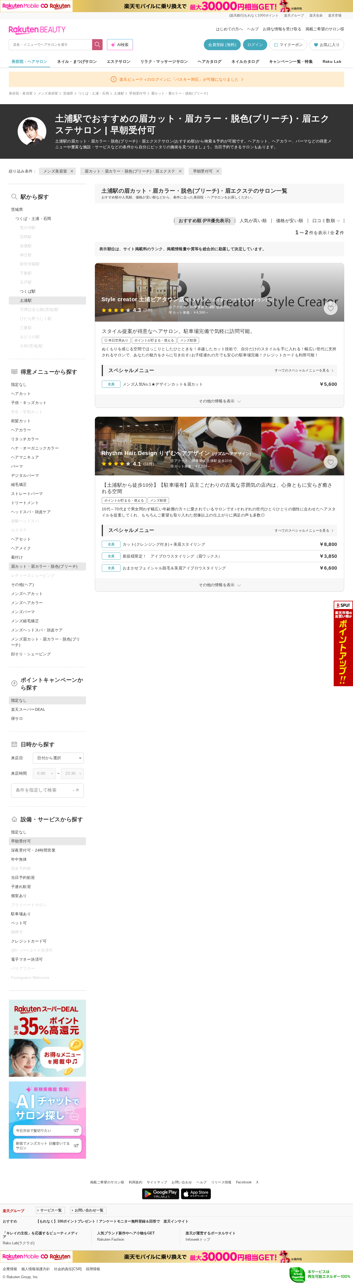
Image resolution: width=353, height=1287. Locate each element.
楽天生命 (316, 15)
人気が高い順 (253, 220)
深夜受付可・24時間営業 (33, 850)
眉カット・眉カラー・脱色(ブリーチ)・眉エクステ (116, 141)
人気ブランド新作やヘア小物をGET (126, 1233)
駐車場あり (21, 914)
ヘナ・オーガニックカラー (35, 448)
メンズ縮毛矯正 (25, 621)
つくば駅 (28, 291)
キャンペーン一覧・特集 (291, 61)
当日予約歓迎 (23, 877)
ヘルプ (253, 29)
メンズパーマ (23, 612)
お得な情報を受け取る (282, 29)
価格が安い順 (289, 220)
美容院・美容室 (21, 93)
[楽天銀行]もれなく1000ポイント (254, 15)
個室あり (19, 895)
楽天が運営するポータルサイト (211, 1233)
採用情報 (93, 1269)
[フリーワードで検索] (97, 44)
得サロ (17, 718)
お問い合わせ (182, 1182)
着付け (17, 557)
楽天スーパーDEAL (28, 709)
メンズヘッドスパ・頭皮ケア (37, 630)
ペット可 (19, 923)
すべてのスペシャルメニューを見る (302, 370)
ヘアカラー (21, 430)
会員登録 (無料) (222, 44)
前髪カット (21, 421)
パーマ (17, 466)
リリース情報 (221, 1182)
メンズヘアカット (27, 593)
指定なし (19, 384)
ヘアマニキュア (25, 457)
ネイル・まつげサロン (77, 61)
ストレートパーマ (27, 493)
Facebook (244, 1182)
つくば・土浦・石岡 (93, 93)
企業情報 (10, 1269)
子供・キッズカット (29, 402)
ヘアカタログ (210, 61)
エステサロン (119, 61)
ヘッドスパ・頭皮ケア (31, 512)
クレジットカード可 (29, 941)
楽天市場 (334, 15)
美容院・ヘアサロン (29, 61)
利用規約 (135, 1182)
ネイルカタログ (245, 61)
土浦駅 (119, 93)
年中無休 (19, 859)
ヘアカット (21, 393)
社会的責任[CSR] (68, 1269)
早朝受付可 (137, 93)
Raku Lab (332, 61)
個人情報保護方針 (35, 1269)
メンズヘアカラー (27, 603)
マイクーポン (291, 44)
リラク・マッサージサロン (164, 61)
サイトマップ (157, 1182)
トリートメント (25, 502)
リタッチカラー (25, 439)
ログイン (255, 44)
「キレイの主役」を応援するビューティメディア (40, 1235)
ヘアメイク (21, 548)
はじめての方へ (229, 29)
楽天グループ (294, 15)
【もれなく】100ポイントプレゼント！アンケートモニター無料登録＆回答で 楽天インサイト (112, 1221)
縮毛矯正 (19, 484)
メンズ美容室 (48, 93)
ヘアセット (21, 539)
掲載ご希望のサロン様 (325, 29)
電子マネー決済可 (27, 959)
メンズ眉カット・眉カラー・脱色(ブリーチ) (45, 642)
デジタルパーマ (25, 475)
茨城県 (68, 93)
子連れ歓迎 (21, 886)
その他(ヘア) (22, 584)
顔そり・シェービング (31, 654)
